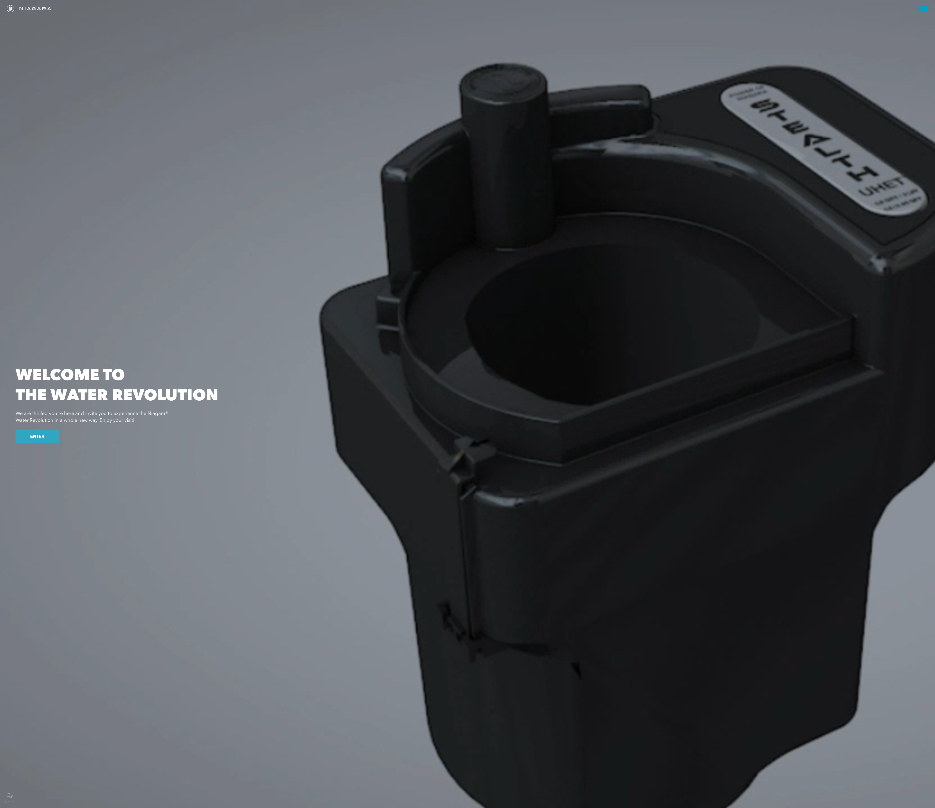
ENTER (37, 436)
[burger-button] (923, 8)
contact (10, 801)
